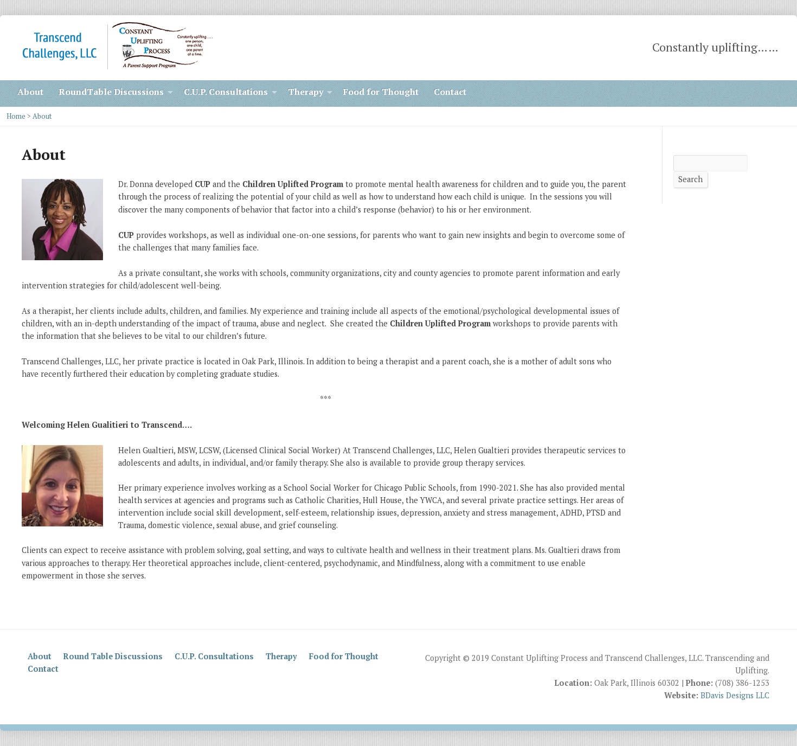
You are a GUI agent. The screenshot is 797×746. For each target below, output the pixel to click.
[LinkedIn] (729, 93)
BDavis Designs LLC (734, 695)
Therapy (305, 92)
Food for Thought (381, 92)
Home (16, 116)
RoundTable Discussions (111, 92)
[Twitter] (745, 93)
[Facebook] (760, 93)
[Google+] (775, 93)
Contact (450, 92)
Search (690, 179)
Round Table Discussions (113, 656)
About (30, 92)
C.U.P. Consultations (226, 92)
